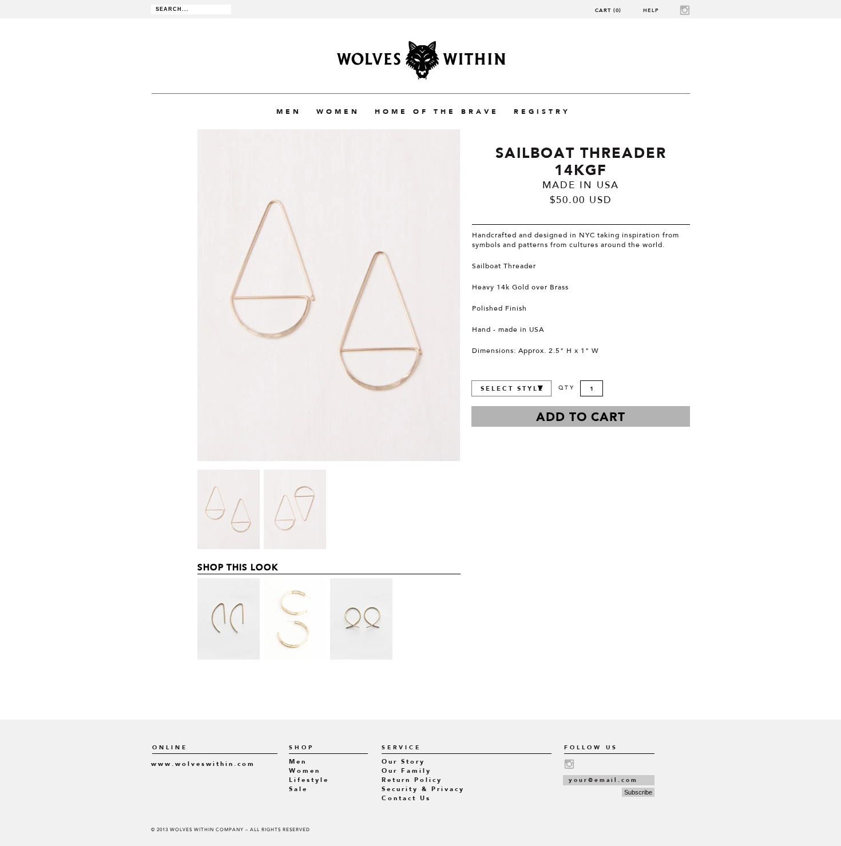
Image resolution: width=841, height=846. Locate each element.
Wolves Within (420, 60)
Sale (298, 789)
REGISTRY (542, 112)
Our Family (406, 770)
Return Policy (412, 780)
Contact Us (406, 798)
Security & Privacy (423, 789)
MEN (289, 112)
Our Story (403, 761)
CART (608, 10)
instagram (685, 10)
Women (304, 770)
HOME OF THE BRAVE (437, 112)
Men (298, 761)
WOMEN (338, 112)
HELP (651, 10)
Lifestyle (309, 780)
